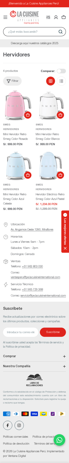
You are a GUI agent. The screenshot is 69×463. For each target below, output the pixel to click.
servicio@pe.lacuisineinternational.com (43, 295)
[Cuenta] (56, 17)
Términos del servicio (46, 443)
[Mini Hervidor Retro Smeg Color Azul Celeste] (18, 165)
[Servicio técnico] (48, 17)
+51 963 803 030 (32, 266)
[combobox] (34, 31)
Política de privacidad (46, 437)
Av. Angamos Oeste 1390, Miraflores (32, 229)
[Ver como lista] (61, 81)
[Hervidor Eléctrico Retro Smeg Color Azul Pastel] (51, 165)
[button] (65, 231)
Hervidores (11, 129)
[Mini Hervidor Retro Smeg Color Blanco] (51, 105)
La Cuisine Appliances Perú (29, 451)
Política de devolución (16, 443)
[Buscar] (60, 31)
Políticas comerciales (15, 437)
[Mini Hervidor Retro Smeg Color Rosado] (18, 105)
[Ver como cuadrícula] (50, 81)
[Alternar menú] (5, 17)
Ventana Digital (17, 456)
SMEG (6, 125)
